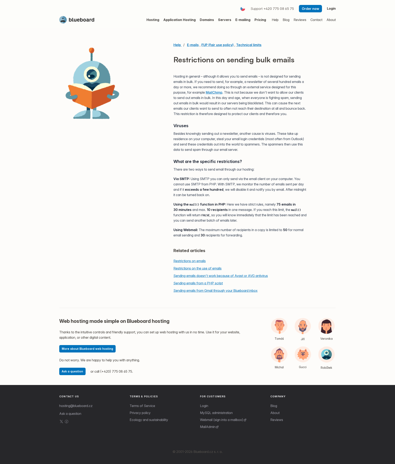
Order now (310, 9)
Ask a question (72, 371)
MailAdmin (207, 427)
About (275, 413)
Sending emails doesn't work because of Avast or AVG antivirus (220, 276)
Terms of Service (142, 406)
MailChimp (214, 92)
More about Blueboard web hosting (87, 348)
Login (331, 8)
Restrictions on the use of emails (197, 268)
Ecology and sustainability (149, 420)
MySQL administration (216, 413)
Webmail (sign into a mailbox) (221, 420)
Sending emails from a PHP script (198, 283)
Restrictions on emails (189, 261)
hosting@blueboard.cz (76, 406)
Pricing (260, 20)
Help (275, 20)
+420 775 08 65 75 (278, 9)
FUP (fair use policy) (217, 45)
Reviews (276, 420)
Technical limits (248, 45)
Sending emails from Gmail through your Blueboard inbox (215, 290)
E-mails (193, 45)
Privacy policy (140, 413)
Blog (273, 406)
